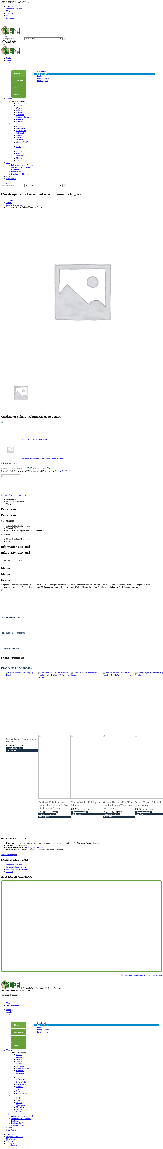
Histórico (20, 156)
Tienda (9, 60)
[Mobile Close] (2, 999)
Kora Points (11, 179)
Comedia (20, 119)
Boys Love (20, 128)
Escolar (19, 112)
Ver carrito (6, 995)
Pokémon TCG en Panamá (22, 165)
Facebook (5, 495)
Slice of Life (21, 131)
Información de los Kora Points (18, 869)
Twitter (12, 495)
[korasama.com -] (10, 34)
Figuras (58, 471)
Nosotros (9, 6)
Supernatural (21, 126)
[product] (22, 735)
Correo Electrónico (23, 495)
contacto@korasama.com (34, 847)
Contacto (9, 13)
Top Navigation (12, 1005)
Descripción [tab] (11, 499)
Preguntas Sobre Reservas (16, 867)
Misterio (19, 140)
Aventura (20, 115)
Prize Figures (42, 81)
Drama (19, 108)
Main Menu (11, 1003)
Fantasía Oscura (22, 117)
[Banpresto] (10, 484)
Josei (18, 149)
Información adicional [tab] (15, 502)
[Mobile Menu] (2, 24)
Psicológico (21, 133)
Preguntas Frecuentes (14, 9)
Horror (19, 158)
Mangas (9, 99)
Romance (20, 121)
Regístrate (10, 18)
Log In (9, 15)
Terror (18, 137)
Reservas (9, 176)
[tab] (18, 73)
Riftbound (15, 169)
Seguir (14, 995)
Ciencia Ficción (22, 142)
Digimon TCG (17, 172)
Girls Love (20, 153)
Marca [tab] (8, 504)
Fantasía (19, 135)
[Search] (64, 38)
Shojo (18, 160)
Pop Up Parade (68, 471)
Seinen (19, 110)
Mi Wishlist (10, 11)
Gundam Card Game (19, 174)
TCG (8, 163)
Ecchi (18, 147)
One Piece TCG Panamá (21, 167)
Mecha (19, 151)
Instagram (13, 855)
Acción (19, 105)
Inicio (8, 58)
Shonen (19, 103)
